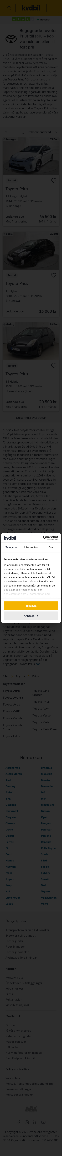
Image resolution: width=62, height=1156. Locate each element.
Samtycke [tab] (11, 547)
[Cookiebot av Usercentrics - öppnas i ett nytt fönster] (43, 538)
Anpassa (29, 615)
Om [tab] (51, 547)
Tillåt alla (31, 605)
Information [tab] (31, 547)
